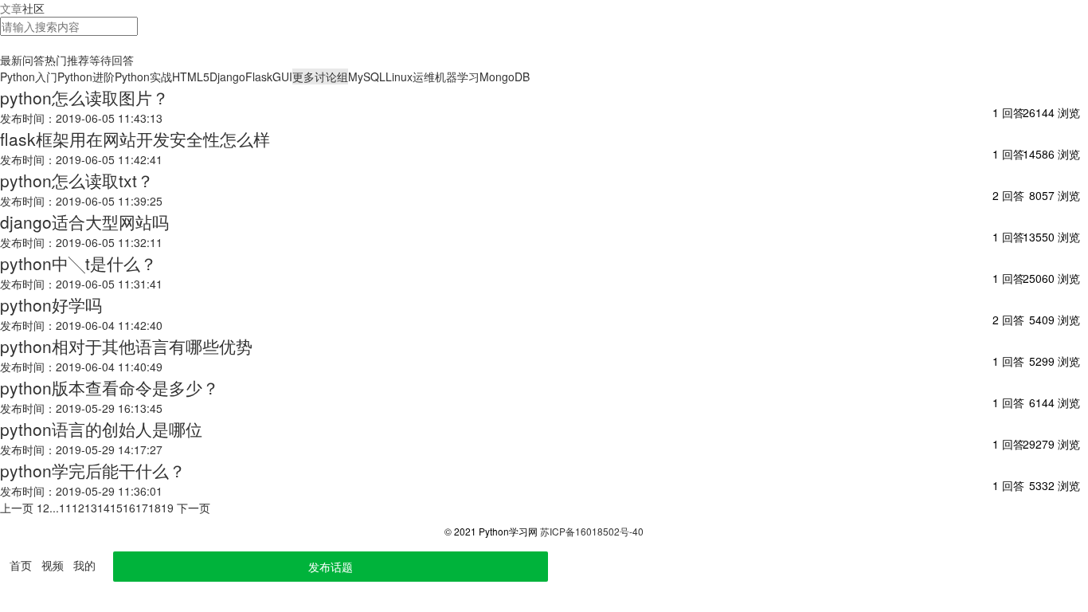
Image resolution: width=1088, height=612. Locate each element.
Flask (258, 76)
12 (78, 508)
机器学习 (457, 76)
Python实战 (143, 76)
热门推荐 (67, 60)
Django (227, 76)
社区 (33, 8)
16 (129, 508)
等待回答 (111, 60)
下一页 (193, 508)
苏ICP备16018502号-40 (592, 531)
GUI (282, 76)
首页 (21, 565)
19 (167, 508)
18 (154, 508)
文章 (11, 8)
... (54, 508)
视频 (52, 565)
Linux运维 (410, 76)
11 (65, 508)
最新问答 (22, 60)
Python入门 (28, 76)
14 (103, 508)
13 (90, 508)
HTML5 (190, 76)
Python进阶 (86, 76)
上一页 (16, 508)
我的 (84, 565)
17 (141, 508)
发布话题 (330, 567)
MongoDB (504, 76)
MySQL (366, 76)
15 (116, 508)
